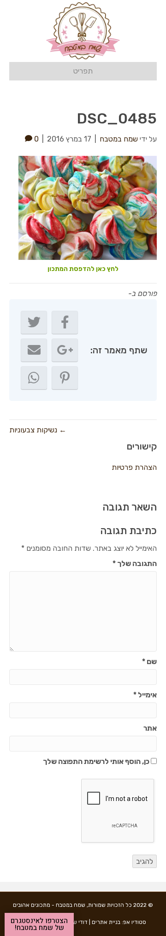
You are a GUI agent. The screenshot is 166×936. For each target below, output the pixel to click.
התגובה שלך (135, 563)
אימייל (145, 694)
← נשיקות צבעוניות (37, 429)
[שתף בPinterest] (65, 377)
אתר (150, 728)
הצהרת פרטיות (134, 467)
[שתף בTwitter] (34, 322)
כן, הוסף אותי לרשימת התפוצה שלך (97, 761)
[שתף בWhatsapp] (34, 377)
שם (149, 661)
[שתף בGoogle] (65, 350)
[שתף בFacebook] (65, 322)
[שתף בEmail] (34, 350)
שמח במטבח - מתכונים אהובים (49, 905)
